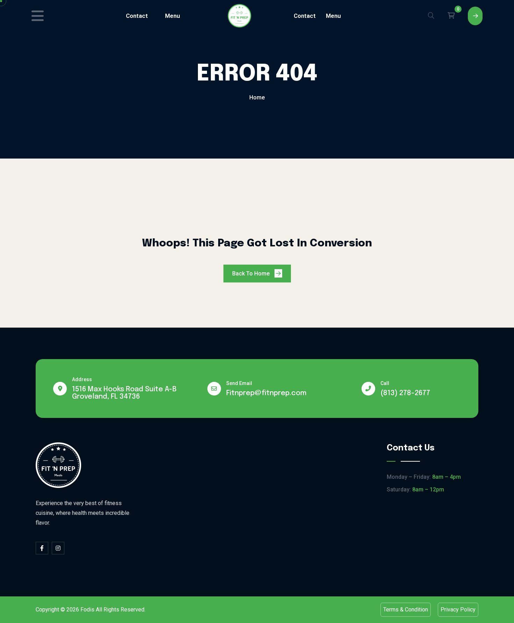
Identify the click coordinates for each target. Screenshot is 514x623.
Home (257, 97)
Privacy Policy (458, 609)
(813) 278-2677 (405, 393)
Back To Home (251, 273)
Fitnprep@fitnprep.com (266, 393)
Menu (172, 15)
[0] (451, 16)
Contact (137, 15)
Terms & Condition (405, 609)
